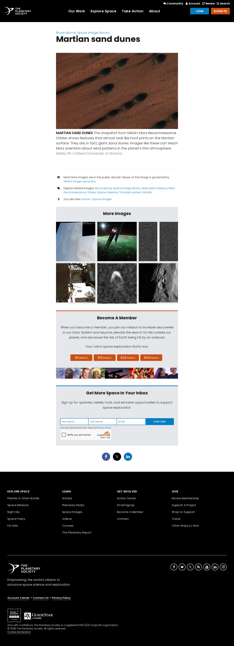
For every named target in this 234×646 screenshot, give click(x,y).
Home (86, 199)
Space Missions (18, 505)
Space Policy (16, 519)
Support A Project (184, 505)
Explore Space (103, 11)
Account (194, 3)
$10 (104, 357)
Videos (67, 519)
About (154, 11)
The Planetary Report (76, 532)
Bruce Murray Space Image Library (82, 32)
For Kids (12, 526)
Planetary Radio (73, 505)
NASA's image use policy (80, 181)
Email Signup (126, 505)
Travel (176, 519)
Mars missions (158, 188)
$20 (128, 357)
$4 (81, 357)
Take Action (133, 11)
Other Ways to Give (185, 526)
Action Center (126, 498)
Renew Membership (185, 498)
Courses (68, 526)
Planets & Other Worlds (23, 498)
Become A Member (130, 512)
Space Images (102, 199)
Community (175, 3)
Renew (210, 3)
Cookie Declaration (19, 632)
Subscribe (159, 421)
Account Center (18, 598)
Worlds (147, 192)
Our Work (76, 11)
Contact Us (41, 598)
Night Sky (13, 512)
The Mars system (130, 192)
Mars (144, 188)
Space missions (107, 192)
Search (225, 3)
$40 (151, 357)
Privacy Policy (104, 427)
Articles (67, 498)
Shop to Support (183, 512)
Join (200, 11)
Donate (220, 11)
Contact (123, 519)
